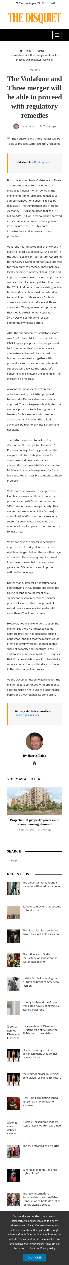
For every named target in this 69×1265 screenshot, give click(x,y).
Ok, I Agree (35, 1258)
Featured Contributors (27, 714)
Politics (35, 70)
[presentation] (10, 814)
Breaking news (42, 162)
